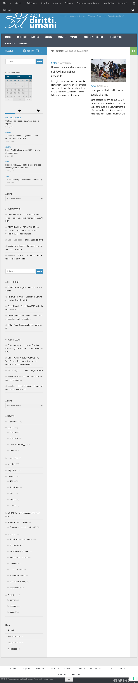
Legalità (13, 606)
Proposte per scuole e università (23, 527)
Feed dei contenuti (15, 636)
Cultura (68, 3)
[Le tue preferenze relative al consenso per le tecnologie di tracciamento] (133, 678)
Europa (12, 499)
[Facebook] (24, 51)
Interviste (57, 3)
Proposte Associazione (87, 3)
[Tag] (38, 111)
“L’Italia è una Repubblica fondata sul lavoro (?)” (23, 179)
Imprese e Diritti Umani (19, 557)
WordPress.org (14, 649)
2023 (9, 100)
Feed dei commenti (15, 642)
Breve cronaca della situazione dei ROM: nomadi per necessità (68, 72)
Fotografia (14, 438)
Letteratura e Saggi (17, 444)
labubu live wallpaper (16, 246)
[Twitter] (28, 51)
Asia (11, 493)
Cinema (13, 432)
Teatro (12, 450)
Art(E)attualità (13, 421)
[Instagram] (32, 51)
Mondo (6, 3)
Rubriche (31, 3)
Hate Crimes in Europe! (19, 551)
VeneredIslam (15, 588)
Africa (12, 481)
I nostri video (108, 3)
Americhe (14, 487)
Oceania (13, 505)
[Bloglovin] (41, 51)
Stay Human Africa (17, 581)
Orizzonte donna (16, 569)
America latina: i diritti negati (21, 539)
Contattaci (122, 3)
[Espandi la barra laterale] (133, 51)
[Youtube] (37, 51)
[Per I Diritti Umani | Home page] (30, 20)
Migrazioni (19, 3)
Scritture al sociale (13, 118)
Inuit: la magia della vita (34, 240)
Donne (12, 600)
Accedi (11, 630)
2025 (28, 100)
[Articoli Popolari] (19, 111)
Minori (12, 612)
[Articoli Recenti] (10, 111)
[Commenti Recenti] (29, 111)
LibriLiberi (14, 563)
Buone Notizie (15, 545)
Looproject (48, 679)
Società (44, 3)
